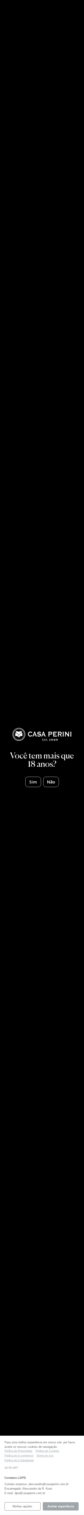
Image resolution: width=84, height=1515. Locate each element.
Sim (33, 782)
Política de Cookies (47, 1451)
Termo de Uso (45, 1455)
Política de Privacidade (18, 1451)
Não (51, 782)
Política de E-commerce (18, 1455)
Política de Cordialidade (19, 1460)
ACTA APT (11, 1467)
